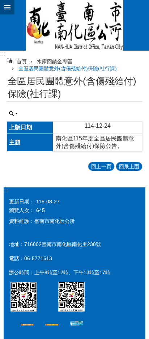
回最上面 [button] (129, 166)
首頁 (22, 61)
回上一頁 (101, 166)
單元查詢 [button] (13, 114)
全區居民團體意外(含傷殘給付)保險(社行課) (67, 68)
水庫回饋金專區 (54, 61)
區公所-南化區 (74, 25)
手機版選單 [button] (7, 7)
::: (2, 54)
